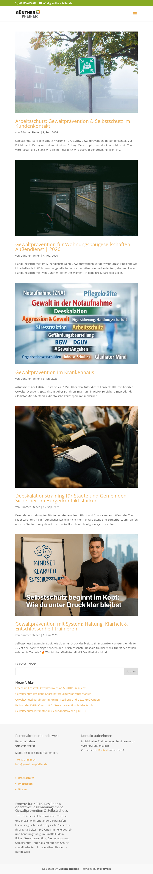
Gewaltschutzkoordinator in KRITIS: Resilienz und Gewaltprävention (57, 699)
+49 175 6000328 (25, 760)
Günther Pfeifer (30, 132)
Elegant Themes (68, 868)
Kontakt (103, 750)
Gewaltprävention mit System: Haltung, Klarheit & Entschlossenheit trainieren (71, 626)
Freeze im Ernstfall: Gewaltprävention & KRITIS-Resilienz (50, 688)
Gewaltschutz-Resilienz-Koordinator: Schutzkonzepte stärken (53, 694)
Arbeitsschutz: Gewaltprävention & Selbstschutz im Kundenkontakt (72, 123)
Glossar (22, 789)
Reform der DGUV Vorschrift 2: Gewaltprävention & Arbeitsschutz (56, 705)
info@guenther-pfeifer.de (31, 764)
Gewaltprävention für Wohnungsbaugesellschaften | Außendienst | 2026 (74, 246)
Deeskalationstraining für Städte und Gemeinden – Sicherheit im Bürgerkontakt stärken (72, 498)
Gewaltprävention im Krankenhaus (54, 372)
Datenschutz (26, 778)
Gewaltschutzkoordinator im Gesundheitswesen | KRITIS (50, 711)
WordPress (104, 868)
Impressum (25, 783)
